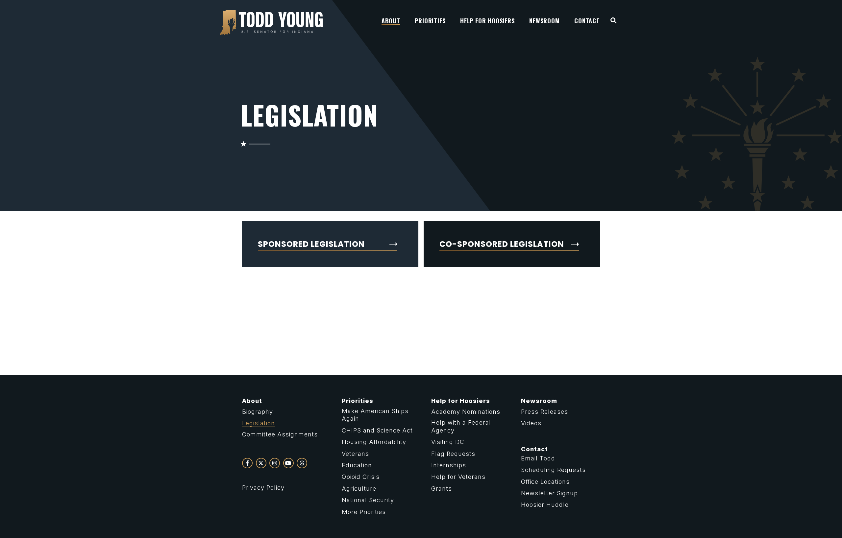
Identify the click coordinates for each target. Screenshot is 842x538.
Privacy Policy (263, 487)
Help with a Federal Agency (461, 426)
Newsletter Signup (549, 493)
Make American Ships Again (375, 415)
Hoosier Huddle (545, 504)
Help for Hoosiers (460, 400)
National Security (368, 500)
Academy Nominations (465, 411)
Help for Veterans (458, 476)
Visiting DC (447, 441)
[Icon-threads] (302, 463)
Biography (257, 411)
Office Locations (545, 481)
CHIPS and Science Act (377, 430)
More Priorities (364, 511)
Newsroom (539, 400)
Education (357, 465)
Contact (534, 449)
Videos (531, 423)
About (252, 400)
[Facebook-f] (247, 463)
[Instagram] (274, 463)
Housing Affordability (374, 441)
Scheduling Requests (553, 469)
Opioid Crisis (361, 476)
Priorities (357, 400)
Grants (441, 488)
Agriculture (359, 488)
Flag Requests (453, 453)
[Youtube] (288, 463)
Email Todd (538, 458)
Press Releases (544, 411)
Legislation (258, 423)
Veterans (355, 453)
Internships (448, 465)
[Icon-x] (261, 463)
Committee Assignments (280, 434)
